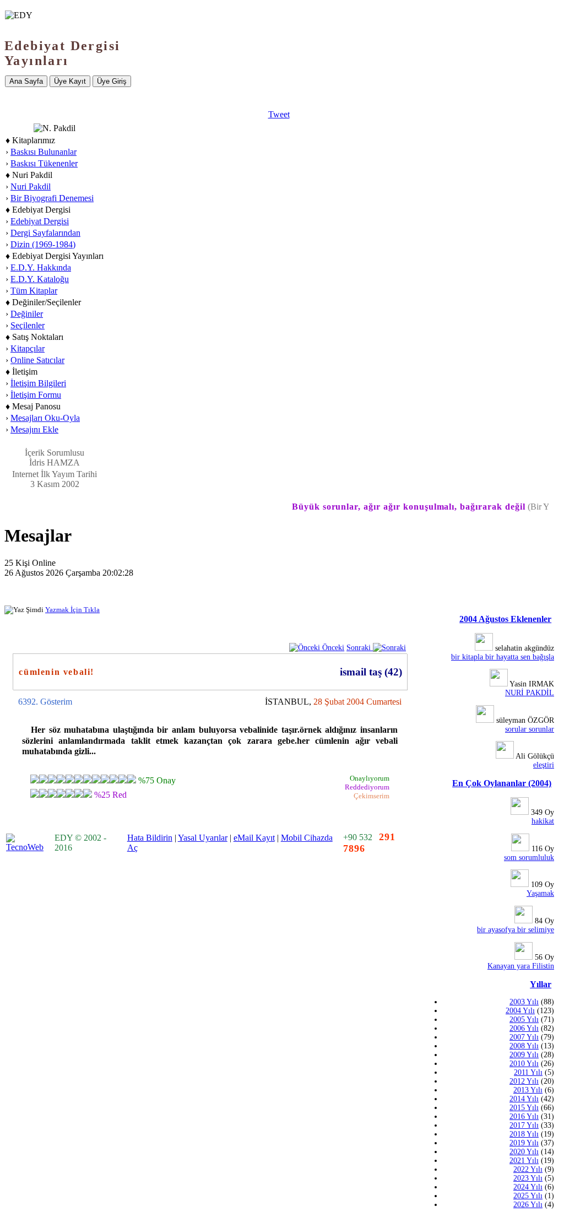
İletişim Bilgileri (38, 383)
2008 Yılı (524, 1046)
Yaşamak (540, 893)
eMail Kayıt (254, 837)
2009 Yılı (524, 1055)
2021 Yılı (524, 1160)
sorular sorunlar (529, 729)
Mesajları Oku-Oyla (45, 418)
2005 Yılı (524, 1019)
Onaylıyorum (369, 778)
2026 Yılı (528, 1204)
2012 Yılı (524, 1081)
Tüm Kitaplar (33, 290)
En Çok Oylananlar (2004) (501, 783)
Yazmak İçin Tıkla (72, 609)
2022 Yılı (528, 1169)
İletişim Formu (35, 394)
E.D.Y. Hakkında (40, 267)
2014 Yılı (524, 1099)
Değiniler (26, 313)
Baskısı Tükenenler (44, 163)
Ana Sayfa (26, 81)
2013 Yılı (528, 1090)
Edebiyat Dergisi (39, 221)
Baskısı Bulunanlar (43, 151)
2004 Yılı (520, 1011)
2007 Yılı (524, 1037)
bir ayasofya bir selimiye (515, 930)
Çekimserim (371, 796)
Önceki (332, 647)
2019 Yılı (524, 1143)
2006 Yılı (524, 1028)
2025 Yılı (528, 1196)
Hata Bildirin (149, 837)
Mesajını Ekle (34, 429)
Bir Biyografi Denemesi (52, 198)
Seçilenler (27, 325)
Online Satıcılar (37, 360)
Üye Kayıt (70, 81)
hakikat (543, 821)
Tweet (279, 114)
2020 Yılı (524, 1152)
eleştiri (543, 765)
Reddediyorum (367, 787)
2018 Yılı (524, 1134)
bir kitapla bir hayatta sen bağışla (502, 657)
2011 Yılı (528, 1072)
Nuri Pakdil (30, 186)
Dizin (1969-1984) (42, 244)
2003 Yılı (524, 1002)
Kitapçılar (27, 348)
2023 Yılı (528, 1178)
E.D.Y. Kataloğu (39, 279)
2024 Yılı (528, 1187)
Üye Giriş (112, 81)
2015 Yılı (524, 1108)
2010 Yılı (524, 1063)
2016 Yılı (524, 1116)
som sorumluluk (529, 857)
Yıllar (540, 984)
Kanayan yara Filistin (520, 966)
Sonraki (359, 647)
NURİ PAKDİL (529, 693)
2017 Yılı (524, 1125)
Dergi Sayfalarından (45, 232)
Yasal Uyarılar (202, 837)
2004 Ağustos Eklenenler (505, 619)
